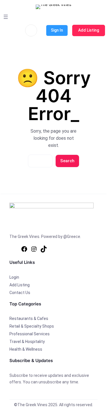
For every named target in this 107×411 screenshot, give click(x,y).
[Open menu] (5, 16)
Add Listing (88, 30)
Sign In (57, 30)
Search (67, 160)
